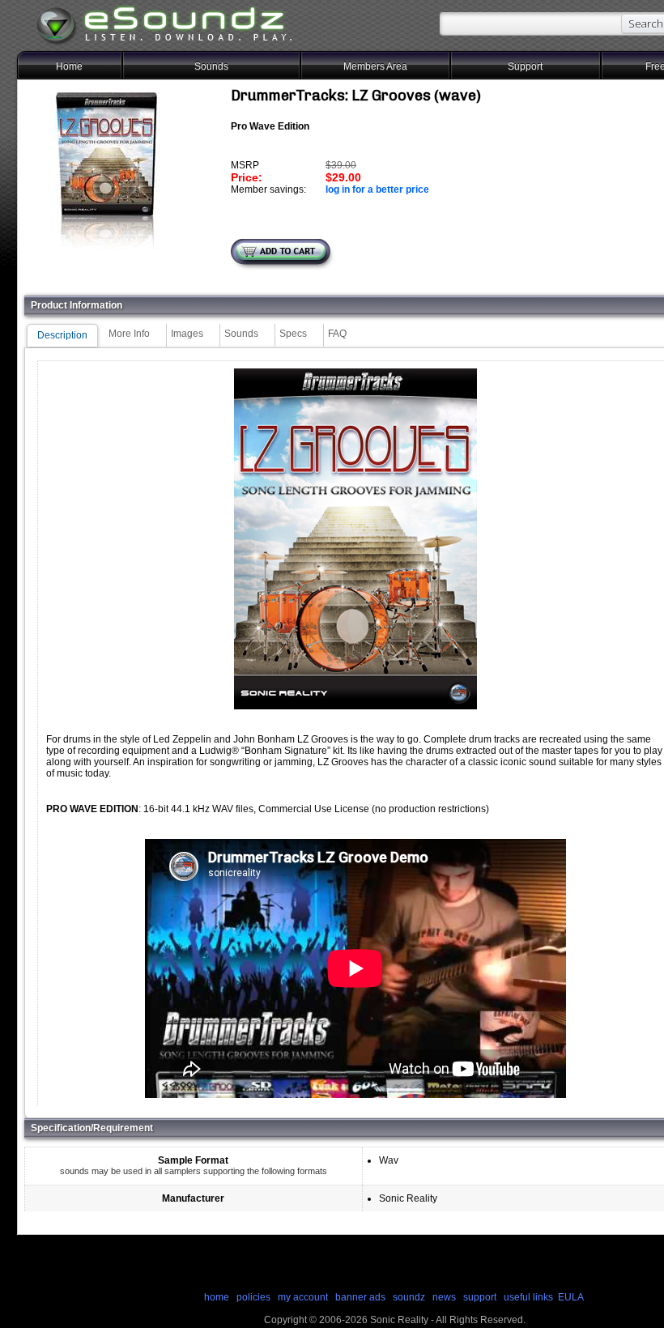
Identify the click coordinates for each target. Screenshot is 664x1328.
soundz (409, 1297)
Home (69, 66)
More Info (129, 333)
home (216, 1297)
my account (303, 1297)
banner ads (360, 1297)
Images (187, 333)
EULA (571, 1297)
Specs (293, 333)
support (481, 1297)
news (444, 1297)
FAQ (337, 333)
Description (62, 335)
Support (525, 66)
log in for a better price (377, 189)
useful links (528, 1297)
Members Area (375, 66)
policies (253, 1297)
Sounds (211, 66)
